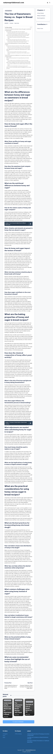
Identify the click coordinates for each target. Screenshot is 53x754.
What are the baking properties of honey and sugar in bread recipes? (16, 44)
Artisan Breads (40, 13)
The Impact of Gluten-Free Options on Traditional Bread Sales (38, 741)
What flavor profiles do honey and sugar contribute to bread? (17, 32)
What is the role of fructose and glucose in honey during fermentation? (19, 47)
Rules (4, 737)
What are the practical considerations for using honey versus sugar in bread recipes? (18, 56)
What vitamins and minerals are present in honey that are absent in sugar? (18, 38)
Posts (4, 735)
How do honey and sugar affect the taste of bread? (15, 31)
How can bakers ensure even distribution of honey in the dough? (18, 60)
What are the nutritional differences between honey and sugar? (17, 35)
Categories (5, 733)
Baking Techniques (41, 15)
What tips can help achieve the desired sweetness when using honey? (19, 61)
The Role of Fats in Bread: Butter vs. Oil (29, 708)
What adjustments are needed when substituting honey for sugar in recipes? (18, 50)
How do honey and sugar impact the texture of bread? (16, 39)
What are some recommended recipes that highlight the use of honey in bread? (18, 68)
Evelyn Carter (40, 28)
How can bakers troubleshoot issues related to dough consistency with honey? (19, 64)
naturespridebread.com (13, 3)
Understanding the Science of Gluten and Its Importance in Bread (8, 708)
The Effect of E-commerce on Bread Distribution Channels (37, 738)
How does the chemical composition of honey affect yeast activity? (18, 45)
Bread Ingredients (8, 10)
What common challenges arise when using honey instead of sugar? (18, 62)
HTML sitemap (18, 733)
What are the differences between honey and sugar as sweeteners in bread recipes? (18, 30)
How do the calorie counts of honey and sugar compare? (17, 36)
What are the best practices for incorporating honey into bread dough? (17, 58)
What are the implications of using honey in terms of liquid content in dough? (19, 53)
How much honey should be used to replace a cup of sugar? (17, 51)
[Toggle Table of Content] (30, 27)
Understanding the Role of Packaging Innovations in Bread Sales (38, 734)
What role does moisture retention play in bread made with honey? (18, 40)
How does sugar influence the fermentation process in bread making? (19, 48)
